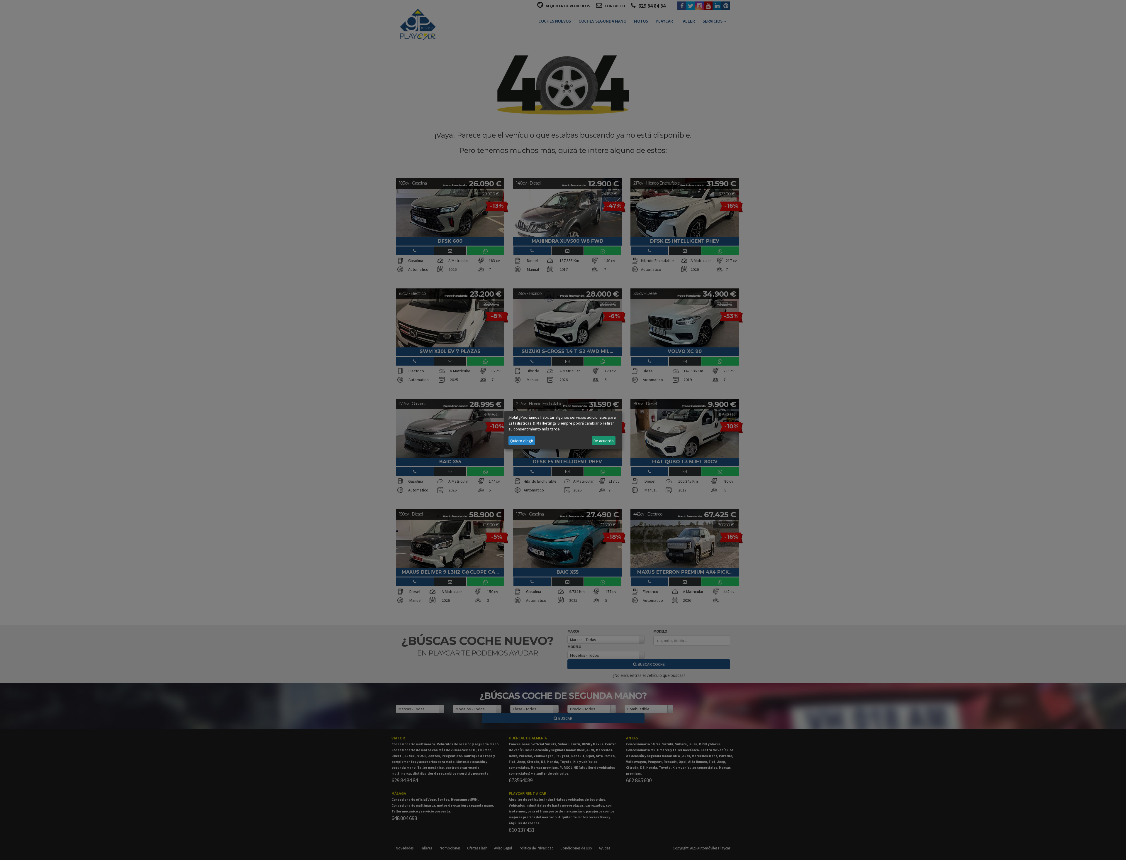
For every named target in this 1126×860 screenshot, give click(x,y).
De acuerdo (603, 440)
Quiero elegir (521, 440)
